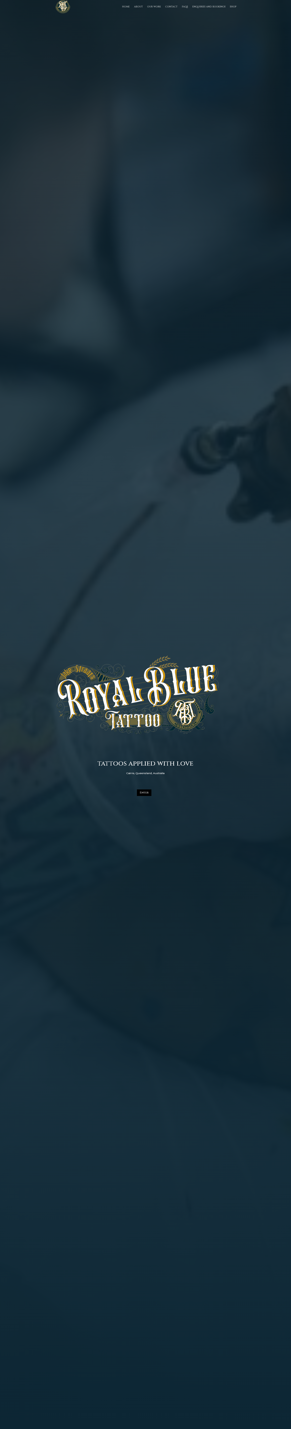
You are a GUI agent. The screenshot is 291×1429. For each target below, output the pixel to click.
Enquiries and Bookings (208, 7)
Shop (233, 7)
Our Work (154, 7)
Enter (144, 792)
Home (126, 7)
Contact (171, 7)
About (138, 7)
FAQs (185, 7)
